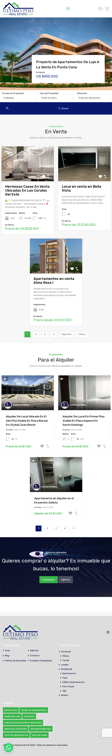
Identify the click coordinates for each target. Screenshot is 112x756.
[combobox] (18, 98)
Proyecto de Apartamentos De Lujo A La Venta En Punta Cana (67, 64)
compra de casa (12, 716)
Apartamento (69, 673)
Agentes (65, 579)
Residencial (66, 669)
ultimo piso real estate (15, 729)
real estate (29, 716)
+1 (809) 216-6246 (83, 8)
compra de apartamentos (34, 710)
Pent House (68, 686)
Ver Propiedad (27, 174)
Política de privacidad (15, 661)
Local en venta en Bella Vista (81, 188)
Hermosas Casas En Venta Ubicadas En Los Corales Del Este (27, 190)
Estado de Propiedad (13, 93)
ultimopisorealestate (40, 729)
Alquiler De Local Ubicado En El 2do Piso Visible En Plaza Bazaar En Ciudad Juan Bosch (27, 420)
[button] (8, 747)
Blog (7, 656)
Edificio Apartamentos (73, 682)
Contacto (35, 656)
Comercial (66, 651)
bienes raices (10, 710)
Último (82, 334)
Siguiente (66, 334)
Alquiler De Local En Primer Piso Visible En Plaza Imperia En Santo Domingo (83, 420)
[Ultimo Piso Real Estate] (18, 14)
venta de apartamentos (16, 735)
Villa (64, 691)
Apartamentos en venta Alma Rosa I (54, 281)
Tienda (65, 660)
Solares (64, 695)
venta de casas (39, 735)
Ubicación (82, 93)
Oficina (65, 656)
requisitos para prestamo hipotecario (23, 722)
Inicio (7, 650)
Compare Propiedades (41, 661)
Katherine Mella (21, 405)
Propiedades (48, 579)
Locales (65, 664)
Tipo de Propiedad (49, 93)
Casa (64, 677)
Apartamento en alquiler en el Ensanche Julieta (54, 500)
